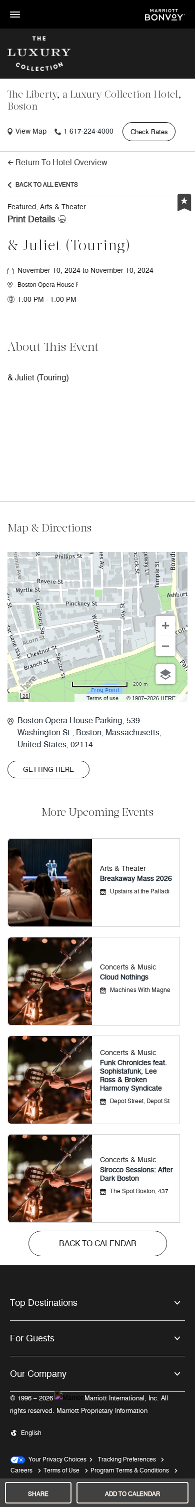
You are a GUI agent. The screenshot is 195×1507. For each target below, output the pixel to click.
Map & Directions (50, 529)
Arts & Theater (123, 868)
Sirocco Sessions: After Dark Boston (136, 1174)
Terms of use (102, 698)
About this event (53, 348)
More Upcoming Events (98, 813)
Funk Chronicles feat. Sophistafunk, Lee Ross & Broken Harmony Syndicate (133, 1076)
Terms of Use (62, 1470)
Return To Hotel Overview (62, 162)
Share (38, 1493)
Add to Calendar (132, 1493)
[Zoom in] (166, 626)
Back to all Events (47, 184)
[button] (48, 285)
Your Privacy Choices (55, 1459)
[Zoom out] (166, 646)
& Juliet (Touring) (69, 246)
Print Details (32, 219)
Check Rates (149, 132)
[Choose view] (166, 674)
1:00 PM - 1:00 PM (47, 299)
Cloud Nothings (124, 977)
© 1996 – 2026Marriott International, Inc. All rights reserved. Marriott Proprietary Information (89, 1404)
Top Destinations (44, 1302)
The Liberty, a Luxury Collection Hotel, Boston (95, 101)
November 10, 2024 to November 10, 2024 (86, 270)
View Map (31, 131)
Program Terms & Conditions (129, 1470)
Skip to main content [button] (32, 5)
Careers (21, 1470)
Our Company (38, 1373)
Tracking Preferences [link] (127, 1459)
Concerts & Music (128, 967)
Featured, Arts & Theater (47, 207)
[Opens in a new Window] (165, 14)
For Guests (32, 1338)
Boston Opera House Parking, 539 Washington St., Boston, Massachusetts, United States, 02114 (90, 732)
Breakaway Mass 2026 (136, 878)
